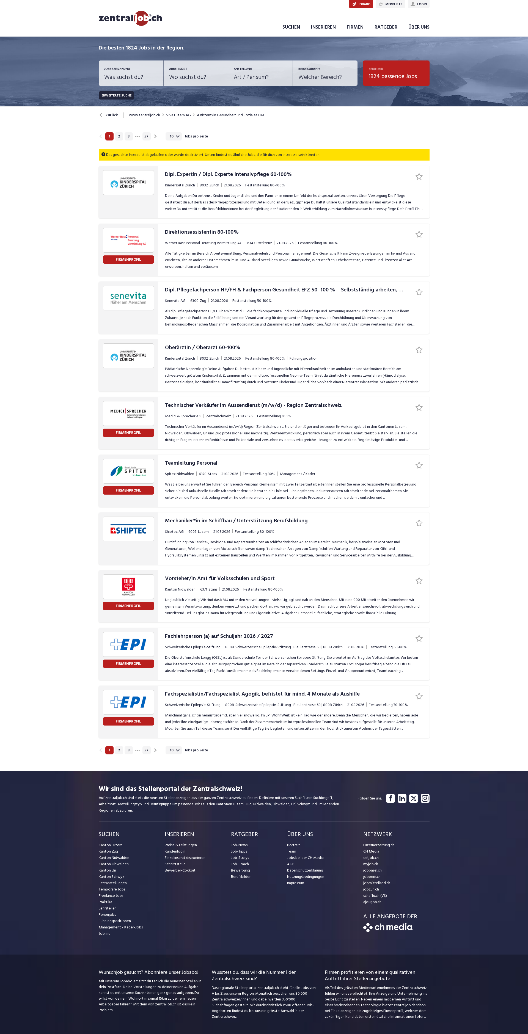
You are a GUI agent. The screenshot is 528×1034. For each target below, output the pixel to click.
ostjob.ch (371, 857)
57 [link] (146, 136)
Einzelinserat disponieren (185, 857)
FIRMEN (355, 27)
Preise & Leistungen (181, 845)
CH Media (371, 851)
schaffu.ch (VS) (375, 895)
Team (291, 851)
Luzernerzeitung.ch (378, 845)
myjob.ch (370, 864)
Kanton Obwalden (114, 864)
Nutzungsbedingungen (305, 876)
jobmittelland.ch (376, 883)
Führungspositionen (115, 921)
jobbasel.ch (372, 870)
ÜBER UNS (419, 27)
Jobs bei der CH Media (305, 857)
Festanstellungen (113, 883)
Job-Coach (240, 864)
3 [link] (129, 136)
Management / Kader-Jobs (121, 927)
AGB (291, 864)
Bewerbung (240, 870)
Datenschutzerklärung (305, 870)
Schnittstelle (175, 864)
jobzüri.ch (371, 889)
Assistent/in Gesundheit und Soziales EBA (231, 115)
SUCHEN (291, 27)
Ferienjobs (107, 914)
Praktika (105, 902)
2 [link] (119, 136)
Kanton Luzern (110, 845)
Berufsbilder (241, 876)
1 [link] (109, 136)
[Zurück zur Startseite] (388, 931)
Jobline (105, 933)
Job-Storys (240, 857)
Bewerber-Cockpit (180, 870)
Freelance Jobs (111, 895)
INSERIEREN (323, 27)
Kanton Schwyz (111, 876)
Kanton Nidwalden (114, 857)
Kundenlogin (175, 851)
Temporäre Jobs (112, 889)
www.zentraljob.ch (144, 115)
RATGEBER (386, 27)
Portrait (293, 845)
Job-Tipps (239, 851)
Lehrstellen (108, 908)
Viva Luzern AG (178, 115)
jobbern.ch (372, 876)
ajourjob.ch (372, 902)
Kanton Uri (107, 870)
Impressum (295, 883)
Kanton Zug (108, 851)
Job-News (239, 845)
